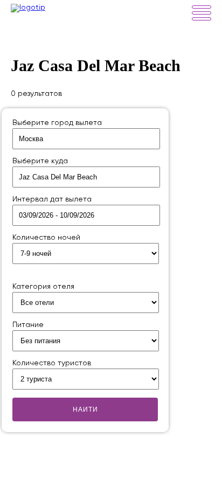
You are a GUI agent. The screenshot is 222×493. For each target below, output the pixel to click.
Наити (85, 409)
